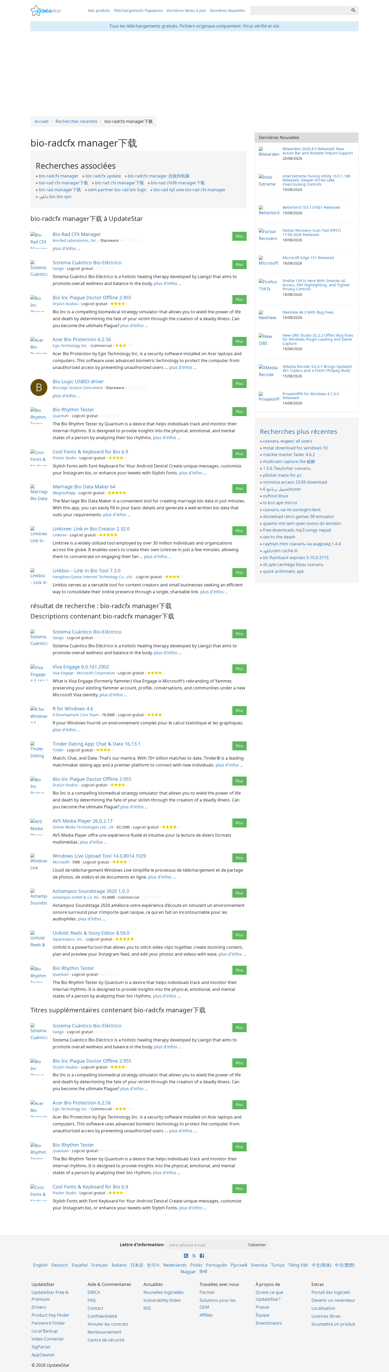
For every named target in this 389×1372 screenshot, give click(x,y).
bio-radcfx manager (59, 176)
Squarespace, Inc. (68, 939)
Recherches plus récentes (298, 431)
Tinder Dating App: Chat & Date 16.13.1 (97, 744)
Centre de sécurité (106, 1340)
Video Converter (47, 1339)
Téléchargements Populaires (138, 10)
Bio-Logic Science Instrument (78, 387)
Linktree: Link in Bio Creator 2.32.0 (91, 528)
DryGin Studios (65, 303)
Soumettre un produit (333, 1324)
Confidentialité (102, 1316)
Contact (95, 1308)
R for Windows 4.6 (73, 708)
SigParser (41, 1347)
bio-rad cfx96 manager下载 (178, 183)
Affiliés (206, 1315)
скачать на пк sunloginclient (292, 510)
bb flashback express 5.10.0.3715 (296, 557)
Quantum (61, 415)
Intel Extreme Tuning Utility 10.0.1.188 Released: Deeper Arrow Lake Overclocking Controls (316, 180)
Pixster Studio (64, 457)
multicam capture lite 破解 (289, 461)
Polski (196, 1265)
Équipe (262, 1315)
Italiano (119, 1265)
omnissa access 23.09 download (295, 482)
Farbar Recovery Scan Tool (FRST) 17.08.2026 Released (312, 232)
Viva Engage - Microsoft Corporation (84, 672)
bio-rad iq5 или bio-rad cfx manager (189, 190)
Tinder (58, 749)
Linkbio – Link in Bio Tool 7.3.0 (86, 570)
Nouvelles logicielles (163, 1292)
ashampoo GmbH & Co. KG (76, 897)
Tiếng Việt (298, 1265)
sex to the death (279, 537)
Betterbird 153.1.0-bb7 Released (311, 207)
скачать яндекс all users (287, 441)
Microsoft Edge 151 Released (308, 257)
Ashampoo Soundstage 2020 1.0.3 (91, 891)
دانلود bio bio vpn (55, 196)
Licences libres (326, 1316)
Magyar (188, 1272)
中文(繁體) (345, 1265)
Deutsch (59, 1265)
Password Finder (48, 1323)
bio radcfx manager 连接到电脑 (158, 176)
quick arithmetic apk (283, 571)
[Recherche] (353, 10)
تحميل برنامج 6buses (282, 489)
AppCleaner (43, 1355)
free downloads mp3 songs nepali (297, 530)
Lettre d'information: (142, 1245)
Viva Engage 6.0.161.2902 (81, 666)
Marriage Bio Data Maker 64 (84, 486)
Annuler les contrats (108, 1324)
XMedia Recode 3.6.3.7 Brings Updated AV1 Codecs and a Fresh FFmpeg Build (317, 368)
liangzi (58, 268)
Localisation (323, 1308)
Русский (239, 1265)
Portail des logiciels (330, 1292)
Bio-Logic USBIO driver (78, 381)
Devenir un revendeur (333, 1300)
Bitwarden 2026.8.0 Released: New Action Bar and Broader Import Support (318, 150)
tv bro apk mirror (280, 503)
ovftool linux (275, 496)
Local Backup (44, 1331)
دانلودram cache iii (280, 551)
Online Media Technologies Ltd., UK (83, 827)
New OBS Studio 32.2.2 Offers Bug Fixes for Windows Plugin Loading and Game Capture (318, 339)
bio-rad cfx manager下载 (63, 183)
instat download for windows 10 (295, 448)
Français (99, 1265)
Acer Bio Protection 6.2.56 (82, 339)
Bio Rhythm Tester (73, 409)
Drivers (38, 1307)
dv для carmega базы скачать (293, 564)
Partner (207, 1292)
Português (216, 1265)
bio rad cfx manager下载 (119, 183)
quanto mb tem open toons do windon (302, 523)
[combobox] (299, 10)
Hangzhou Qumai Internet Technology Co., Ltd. (93, 576)
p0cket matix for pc (282, 475)
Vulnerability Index (162, 1300)
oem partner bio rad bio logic (117, 190)
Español (80, 1265)
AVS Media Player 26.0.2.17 (82, 821)
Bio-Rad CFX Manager (77, 234)
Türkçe (277, 1265)
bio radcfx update (103, 176)
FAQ (92, 1300)
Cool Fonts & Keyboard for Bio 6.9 (90, 451)
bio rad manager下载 (60, 190)
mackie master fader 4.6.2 (289, 454)
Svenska (259, 1265)
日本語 (136, 1265)
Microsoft (61, 862)
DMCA (94, 1292)
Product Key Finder (50, 1315)
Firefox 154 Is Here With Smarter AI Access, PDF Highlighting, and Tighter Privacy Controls (316, 284)
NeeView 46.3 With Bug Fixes (308, 312)
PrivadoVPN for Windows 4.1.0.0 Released (311, 395)
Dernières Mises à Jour (186, 10)
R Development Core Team (76, 714)
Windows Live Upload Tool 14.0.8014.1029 (99, 856)
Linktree (60, 534)
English (40, 1265)
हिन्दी (203, 1272)
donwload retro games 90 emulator (298, 516)
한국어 (153, 1265)
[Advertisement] (194, 74)
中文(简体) (321, 1265)
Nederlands (175, 1265)
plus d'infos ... (66, 248)
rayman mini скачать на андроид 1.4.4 (302, 544)
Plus (239, 236)
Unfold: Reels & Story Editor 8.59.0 (91, 933)
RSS (147, 1308)
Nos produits (99, 10)
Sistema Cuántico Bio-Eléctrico (87, 262)
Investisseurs (269, 1323)
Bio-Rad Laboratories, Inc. (75, 240)
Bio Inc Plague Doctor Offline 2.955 (92, 297)
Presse (262, 1307)
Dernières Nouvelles (227, 10)
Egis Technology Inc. (70, 345)
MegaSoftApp (64, 492)
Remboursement (104, 1332)
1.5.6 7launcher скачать (287, 468)
